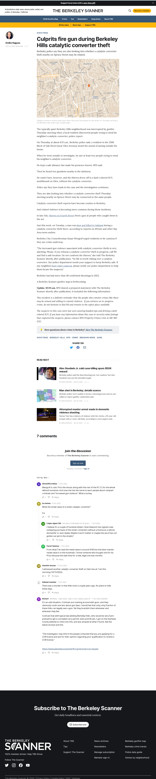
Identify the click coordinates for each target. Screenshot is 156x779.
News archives (101, 741)
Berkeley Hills (57, 337)
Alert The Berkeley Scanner (98, 329)
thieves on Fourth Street (61, 215)
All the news (64, 25)
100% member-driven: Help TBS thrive (23, 754)
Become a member (141, 11)
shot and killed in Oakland (90, 225)
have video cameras (62, 265)
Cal (72, 19)
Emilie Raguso (13, 43)
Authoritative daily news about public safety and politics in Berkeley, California (24, 10)
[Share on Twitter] (71, 347)
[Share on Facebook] (78, 347)
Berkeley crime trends (135, 746)
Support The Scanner (73, 752)
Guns (99, 337)
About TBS (108, 19)
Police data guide (133, 752)
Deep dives (95, 19)
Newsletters (83, 19)
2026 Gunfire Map (50, 19)
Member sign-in (102, 757)
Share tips (77, 25)
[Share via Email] (84, 347)
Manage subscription (104, 752)
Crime (64, 19)
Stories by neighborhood (137, 757)
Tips (65, 746)
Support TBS (90, 25)
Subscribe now (79, 724)
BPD (68, 337)
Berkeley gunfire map (135, 741)
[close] (153, 3)
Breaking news (87, 337)
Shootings (42, 33)
